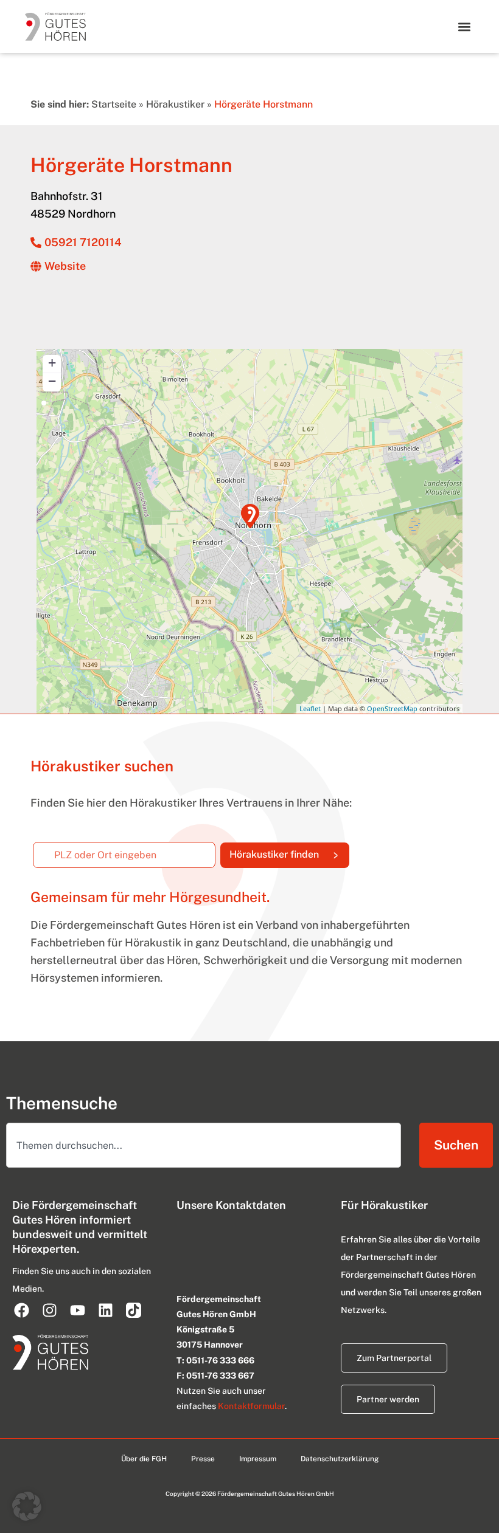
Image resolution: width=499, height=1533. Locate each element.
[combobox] (203, 1145)
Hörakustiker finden (289, 851)
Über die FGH (144, 1459)
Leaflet (310, 708)
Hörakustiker (175, 104)
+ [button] (52, 362)
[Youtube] (77, 1310)
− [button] (52, 380)
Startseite (113, 104)
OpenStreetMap (392, 708)
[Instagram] (49, 1310)
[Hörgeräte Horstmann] (250, 516)
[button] (464, 26)
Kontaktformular (251, 1406)
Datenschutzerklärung (340, 1459)
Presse (203, 1459)
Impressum (257, 1459)
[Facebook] (21, 1310)
